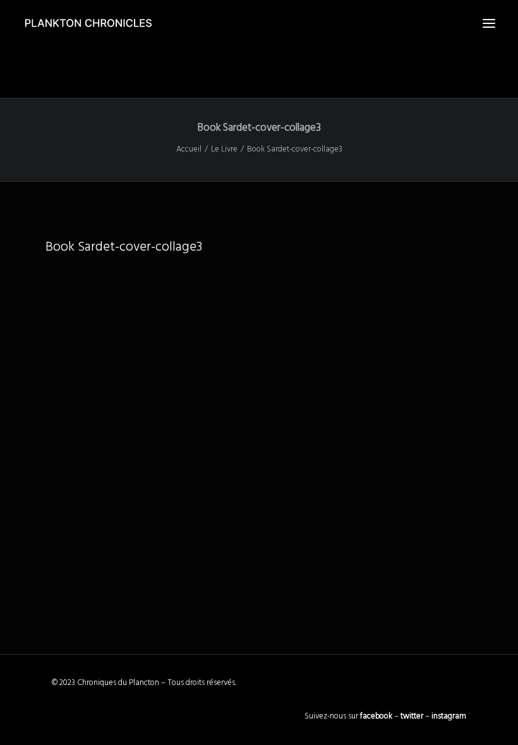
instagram (448, 716)
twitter (412, 716)
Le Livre (224, 149)
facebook (376, 716)
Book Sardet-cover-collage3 (123, 247)
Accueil (189, 149)
